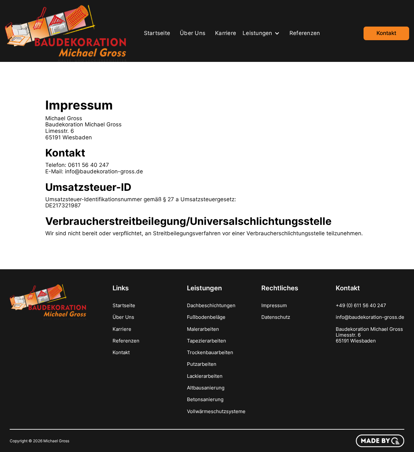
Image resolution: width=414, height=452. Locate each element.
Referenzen (304, 33)
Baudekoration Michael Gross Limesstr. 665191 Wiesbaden (369, 335)
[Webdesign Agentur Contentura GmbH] (380, 441)
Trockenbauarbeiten (210, 352)
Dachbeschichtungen (211, 305)
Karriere (225, 33)
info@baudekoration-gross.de (370, 317)
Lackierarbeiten (205, 376)
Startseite (157, 33)
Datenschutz (275, 317)
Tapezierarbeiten (206, 341)
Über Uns (192, 33)
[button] (263, 33)
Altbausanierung (205, 388)
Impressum (274, 305)
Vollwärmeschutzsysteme (216, 411)
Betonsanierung (205, 399)
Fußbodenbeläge (206, 317)
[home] (67, 33)
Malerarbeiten (203, 329)
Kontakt (386, 33)
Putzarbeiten (201, 364)
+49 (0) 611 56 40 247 (361, 305)
